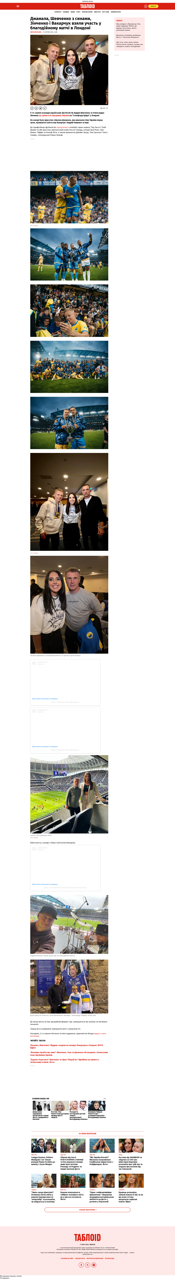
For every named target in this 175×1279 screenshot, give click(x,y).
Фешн (73, 12)
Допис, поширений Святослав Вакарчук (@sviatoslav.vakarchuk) (65, 887)
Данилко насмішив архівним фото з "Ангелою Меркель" (128, 36)
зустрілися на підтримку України (54, 115)
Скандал (66, 12)
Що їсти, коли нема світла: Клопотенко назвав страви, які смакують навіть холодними (129, 44)
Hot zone (105, 12)
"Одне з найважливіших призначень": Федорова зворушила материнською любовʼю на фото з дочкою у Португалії (102, 1197)
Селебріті (57, 12)
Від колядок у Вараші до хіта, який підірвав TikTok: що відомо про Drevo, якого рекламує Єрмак (128, 27)
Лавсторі (97, 12)
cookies (19, 1276)
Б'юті (78, 12)
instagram (35, 225)
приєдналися (62, 127)
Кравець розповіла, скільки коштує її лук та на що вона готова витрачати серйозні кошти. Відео (131, 1197)
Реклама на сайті (67, 1258)
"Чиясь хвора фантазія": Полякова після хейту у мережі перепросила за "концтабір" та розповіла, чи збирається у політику (43, 1197)
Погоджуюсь (5, 1278)
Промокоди (109, 1258)
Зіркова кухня (87, 12)
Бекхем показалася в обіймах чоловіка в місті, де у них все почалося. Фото (72, 1195)
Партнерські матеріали (94, 1258)
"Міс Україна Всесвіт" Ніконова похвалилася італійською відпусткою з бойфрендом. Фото (101, 1160)
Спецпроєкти (116, 12)
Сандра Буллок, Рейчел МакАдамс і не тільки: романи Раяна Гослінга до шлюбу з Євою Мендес (43, 1160)
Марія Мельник (36, 32)
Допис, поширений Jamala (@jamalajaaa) (65, 702)
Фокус (119, 21)
